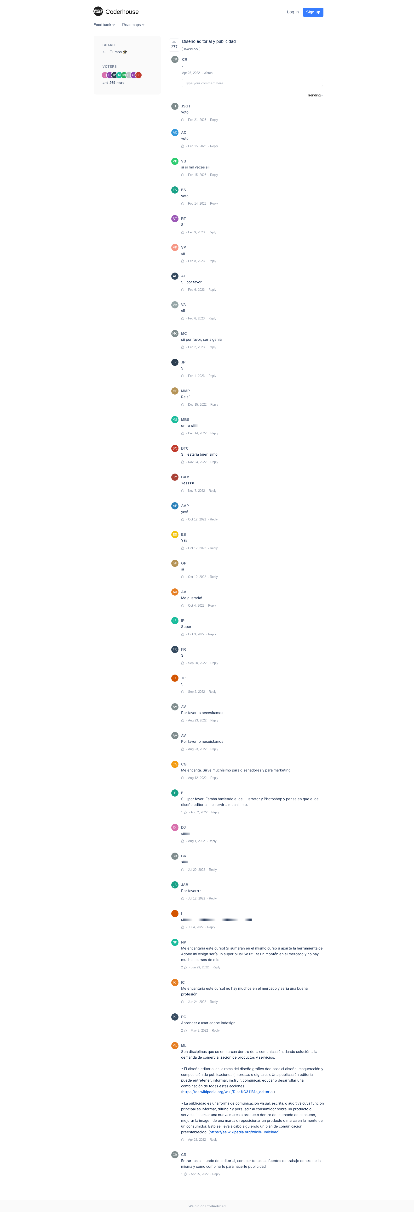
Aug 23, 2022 (197, 720)
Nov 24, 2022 (197, 462)
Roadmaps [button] (132, 25)
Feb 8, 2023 (196, 261)
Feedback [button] (102, 25)
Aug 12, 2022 (197, 778)
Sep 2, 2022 (196, 691)
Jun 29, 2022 (200, 967)
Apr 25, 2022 (197, 1139)
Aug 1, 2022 (196, 841)
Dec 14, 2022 (197, 433)
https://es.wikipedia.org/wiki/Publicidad (244, 1132)
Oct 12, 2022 (197, 519)
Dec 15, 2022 (197, 404)
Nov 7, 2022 (196, 490)
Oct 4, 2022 (196, 605)
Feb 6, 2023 (196, 289)
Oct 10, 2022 (197, 577)
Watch (208, 73)
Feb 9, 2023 (196, 232)
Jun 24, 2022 (197, 1002)
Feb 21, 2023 (197, 120)
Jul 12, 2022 (196, 898)
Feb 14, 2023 (197, 203)
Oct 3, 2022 (196, 634)
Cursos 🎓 (118, 52)
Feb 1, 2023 (196, 376)
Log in (293, 12)
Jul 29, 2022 (196, 869)
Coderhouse (122, 11)
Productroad (215, 1206)
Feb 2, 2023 (196, 347)
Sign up (313, 12)
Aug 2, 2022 (199, 812)
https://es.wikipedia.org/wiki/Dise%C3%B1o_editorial (228, 1091)
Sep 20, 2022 (197, 663)
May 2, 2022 (199, 1030)
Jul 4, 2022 (195, 927)
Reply (214, 120)
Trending (314, 95)
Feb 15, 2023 (197, 146)
